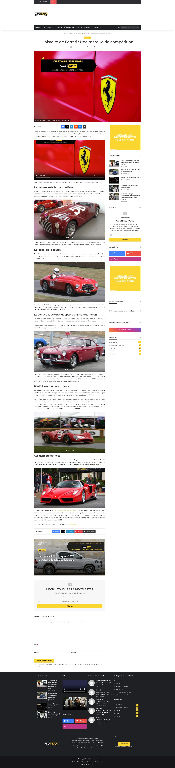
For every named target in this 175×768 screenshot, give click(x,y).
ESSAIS (58, 27)
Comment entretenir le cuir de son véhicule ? (54, 714)
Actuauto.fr (118, 680)
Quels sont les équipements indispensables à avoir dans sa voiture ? (130, 162)
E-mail (36, 652)
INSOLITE (87, 27)
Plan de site (119, 689)
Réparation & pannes (117, 345)
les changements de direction (65, 511)
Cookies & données (121, 686)
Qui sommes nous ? (121, 695)
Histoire (79, 33)
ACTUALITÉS (48, 27)
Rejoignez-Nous (125, 329)
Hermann (99, 708)
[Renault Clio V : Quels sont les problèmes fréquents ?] (114, 172)
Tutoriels (79, 762)
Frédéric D (99, 699)
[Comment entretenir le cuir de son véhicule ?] (114, 188)
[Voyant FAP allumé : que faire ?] (114, 180)
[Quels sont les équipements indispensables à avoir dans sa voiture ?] (114, 163)
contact (75, 47)
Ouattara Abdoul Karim (103, 681)
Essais (112, 351)
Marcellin (99, 690)
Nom (36, 644)
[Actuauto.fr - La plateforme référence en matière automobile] (41, 14)
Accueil (67, 33)
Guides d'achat (86, 762)
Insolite (112, 354)
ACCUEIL (38, 27)
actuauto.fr (73, 524)
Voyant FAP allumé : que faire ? (131, 177)
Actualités (73, 33)
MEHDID (99, 717)
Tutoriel (112, 348)
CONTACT (96, 27)
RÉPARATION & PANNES (72, 27)
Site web (73, 652)
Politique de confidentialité (123, 692)
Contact (117, 683)
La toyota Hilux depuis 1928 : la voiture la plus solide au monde (57, 560)
